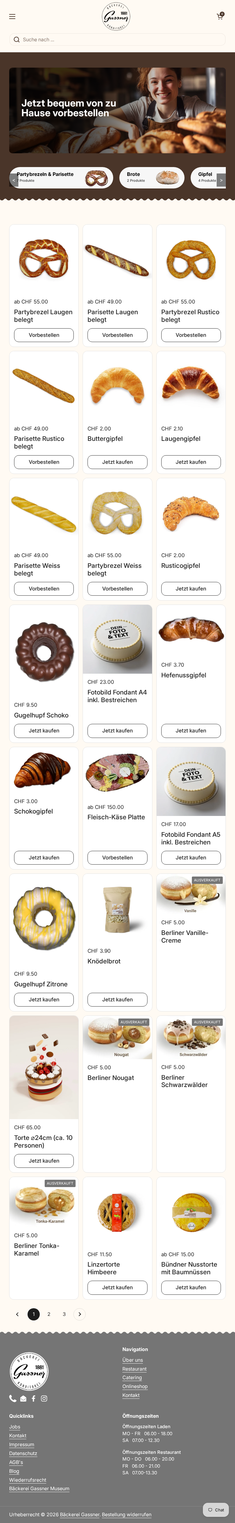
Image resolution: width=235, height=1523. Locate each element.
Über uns (132, 1360)
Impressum (21, 1444)
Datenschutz (23, 1453)
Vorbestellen (44, 335)
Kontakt (131, 1395)
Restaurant (134, 1369)
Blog (14, 1471)
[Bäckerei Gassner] (116, 16)
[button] (220, 16)
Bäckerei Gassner (79, 1514)
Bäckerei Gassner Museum (39, 1488)
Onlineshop (135, 1386)
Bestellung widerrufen (126, 1514)
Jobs (14, 1427)
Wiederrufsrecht (27, 1480)
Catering (132, 1377)
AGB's (16, 1462)
